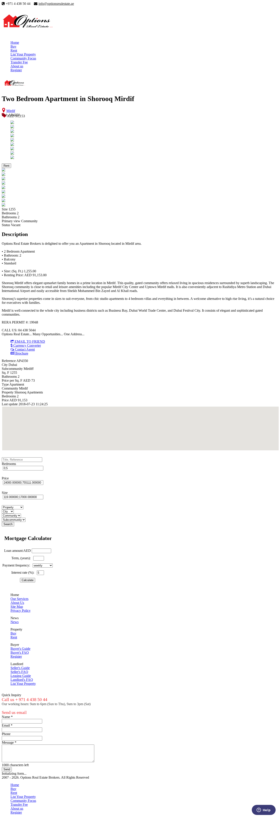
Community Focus (23, 58)
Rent (13, 50)
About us (16, 66)
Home (14, 42)
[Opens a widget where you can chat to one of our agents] (264, 810)
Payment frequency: (17, 565)
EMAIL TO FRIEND (29, 341)
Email (7, 725)
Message (9, 742)
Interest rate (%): (23, 572)
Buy (13, 46)
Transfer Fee (19, 62)
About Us (17, 603)
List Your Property (23, 54)
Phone (6, 734)
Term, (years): (21, 558)
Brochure (21, 353)
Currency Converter (26, 345)
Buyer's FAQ (19, 652)
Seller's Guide (20, 668)
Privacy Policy (20, 610)
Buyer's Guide (20, 648)
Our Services (19, 599)
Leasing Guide (20, 676)
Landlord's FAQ (21, 680)
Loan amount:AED (17, 550)
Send (7, 769)
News (14, 622)
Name (7, 717)
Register (16, 70)
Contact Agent (24, 349)
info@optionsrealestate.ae (56, 3)
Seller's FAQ (19, 672)
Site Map (16, 606)
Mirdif (10, 111)
